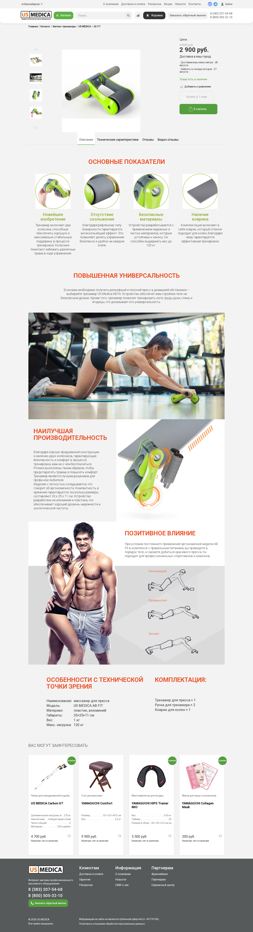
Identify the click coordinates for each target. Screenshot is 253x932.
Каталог (66, 15)
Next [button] (35, 127)
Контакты (194, 4)
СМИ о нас (122, 885)
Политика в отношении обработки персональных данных (111, 923)
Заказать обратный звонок (188, 15)
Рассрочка (154, 4)
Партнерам (158, 879)
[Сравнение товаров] (138, 15)
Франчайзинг (159, 874)
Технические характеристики (118, 139)
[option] (35, 60)
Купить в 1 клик (196, 96)
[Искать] (128, 15)
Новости (180, 4)
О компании (110, 4)
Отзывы (148, 139)
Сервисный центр (163, 885)
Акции (168, 4)
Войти (228, 4)
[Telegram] (215, 4)
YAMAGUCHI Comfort (96, 803)
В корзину (200, 109)
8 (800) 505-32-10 (221, 17)
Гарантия (84, 879)
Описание (86, 139)
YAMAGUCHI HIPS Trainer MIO (150, 805)
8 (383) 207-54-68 (221, 13)
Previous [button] (35, 49)
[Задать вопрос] (69, 835)
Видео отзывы (168, 139)
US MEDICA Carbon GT (47, 803)
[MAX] (210, 4)
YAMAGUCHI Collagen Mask (198, 805)
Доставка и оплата (133, 4)
